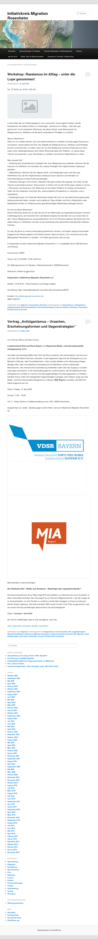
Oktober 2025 (12, 675)
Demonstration (13, 869)
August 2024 (12, 694)
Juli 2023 (10, 721)
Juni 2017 (11, 804)
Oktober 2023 (12, 713)
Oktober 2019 (12, 782)
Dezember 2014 (13, 841)
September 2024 (13, 691)
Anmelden (11, 912)
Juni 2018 (11, 798)
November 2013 (13, 852)
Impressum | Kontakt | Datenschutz (61, 56)
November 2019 (13, 780)
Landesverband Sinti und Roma (61, 634)
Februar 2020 (12, 774)
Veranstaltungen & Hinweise (29, 51)
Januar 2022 (12, 753)
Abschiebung (12, 861)
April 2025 (11, 683)
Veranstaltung (34, 305)
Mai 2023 (10, 726)
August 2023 (12, 718)
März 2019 (11, 790)
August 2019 (12, 785)
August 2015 (12, 823)
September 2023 (13, 716)
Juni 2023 (11, 724)
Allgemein (24, 305)
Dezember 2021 (13, 756)
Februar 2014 (12, 847)
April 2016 (11, 812)
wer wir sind (12, 56)
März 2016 (11, 815)
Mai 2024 (10, 699)
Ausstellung (12, 867)
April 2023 (11, 729)
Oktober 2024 (12, 689)
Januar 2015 (12, 839)
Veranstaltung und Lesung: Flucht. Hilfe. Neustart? (27, 655)
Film (9, 872)
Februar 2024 (12, 707)
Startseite (11, 51)
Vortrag (40, 636)
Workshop (43, 305)
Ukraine (79, 51)
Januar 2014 (12, 849)
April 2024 (11, 702)
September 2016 (13, 809)
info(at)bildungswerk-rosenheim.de (29, 296)
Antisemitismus (68, 305)
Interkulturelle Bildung (46, 307)
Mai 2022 (10, 742)
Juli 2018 (10, 796)
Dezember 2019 (13, 777)
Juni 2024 (11, 697)
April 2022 (11, 745)
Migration (80, 634)
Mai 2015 (10, 831)
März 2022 (11, 748)
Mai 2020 (10, 769)
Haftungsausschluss (15, 903)
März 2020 (11, 772)
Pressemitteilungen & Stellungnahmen (58, 51)
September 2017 (13, 801)
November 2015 (13, 817)
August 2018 (12, 793)
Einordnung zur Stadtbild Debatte (20, 658)
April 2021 (11, 764)
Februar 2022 (12, 750)
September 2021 (13, 758)
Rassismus (74, 307)
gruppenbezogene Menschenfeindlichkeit (22, 307)
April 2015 (11, 833)
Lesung (10, 877)
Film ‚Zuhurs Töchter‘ (15, 663)
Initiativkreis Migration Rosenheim (27, 16)
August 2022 (12, 740)
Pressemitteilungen (15, 883)
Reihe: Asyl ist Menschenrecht (32, 56)
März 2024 (11, 705)
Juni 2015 (11, 828)
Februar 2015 (12, 836)
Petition (10, 880)
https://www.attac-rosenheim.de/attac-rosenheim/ (27, 625)
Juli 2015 (10, 825)
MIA (75, 634)
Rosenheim (83, 307)
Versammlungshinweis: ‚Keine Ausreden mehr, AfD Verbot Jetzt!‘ (33, 666)
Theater (10, 886)
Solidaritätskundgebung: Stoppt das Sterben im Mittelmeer (30, 661)
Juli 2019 (10, 788)
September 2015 (13, 820)
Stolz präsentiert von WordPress (49, 930)
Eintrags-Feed (12, 915)
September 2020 (13, 766)
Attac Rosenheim (61, 632)
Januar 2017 (12, 807)
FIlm (69, 632)
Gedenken (11, 875)
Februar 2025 (12, 686)
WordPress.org (13, 920)
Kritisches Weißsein (62, 307)
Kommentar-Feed (14, 917)
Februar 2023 (12, 732)
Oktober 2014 (12, 844)
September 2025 (13, 678)
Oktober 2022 (12, 737)
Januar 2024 (12, 710)
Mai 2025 (10, 681)
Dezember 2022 (13, 734)
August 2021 (12, 761)
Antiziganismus (79, 305)
